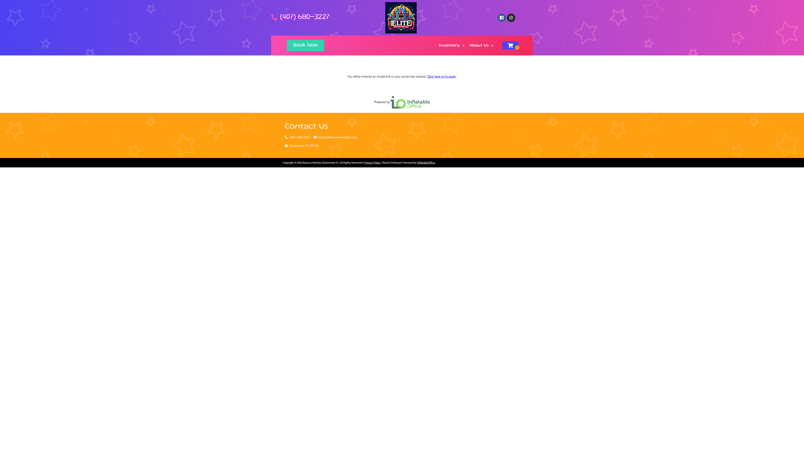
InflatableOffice (426, 162)
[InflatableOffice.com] (410, 102)
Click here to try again (441, 76)
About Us (479, 46)
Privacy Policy (372, 162)
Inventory (449, 46)
